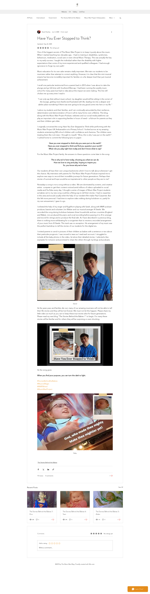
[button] (120, 18)
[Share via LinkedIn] (48, 469)
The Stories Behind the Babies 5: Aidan (107, 512)
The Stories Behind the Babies (70, 18)
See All (120, 487)
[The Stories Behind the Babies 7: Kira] (42, 499)
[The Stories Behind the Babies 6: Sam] (75, 499)
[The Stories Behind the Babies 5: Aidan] (108, 499)
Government (53, 18)
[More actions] (111, 32)
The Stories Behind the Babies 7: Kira (41, 512)
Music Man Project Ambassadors (94, 18)
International (41, 18)
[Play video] (75, 344)
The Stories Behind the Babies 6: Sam (74, 512)
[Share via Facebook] (38, 469)
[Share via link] (53, 469)
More (111, 18)
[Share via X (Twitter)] (43, 469)
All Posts (29, 18)
